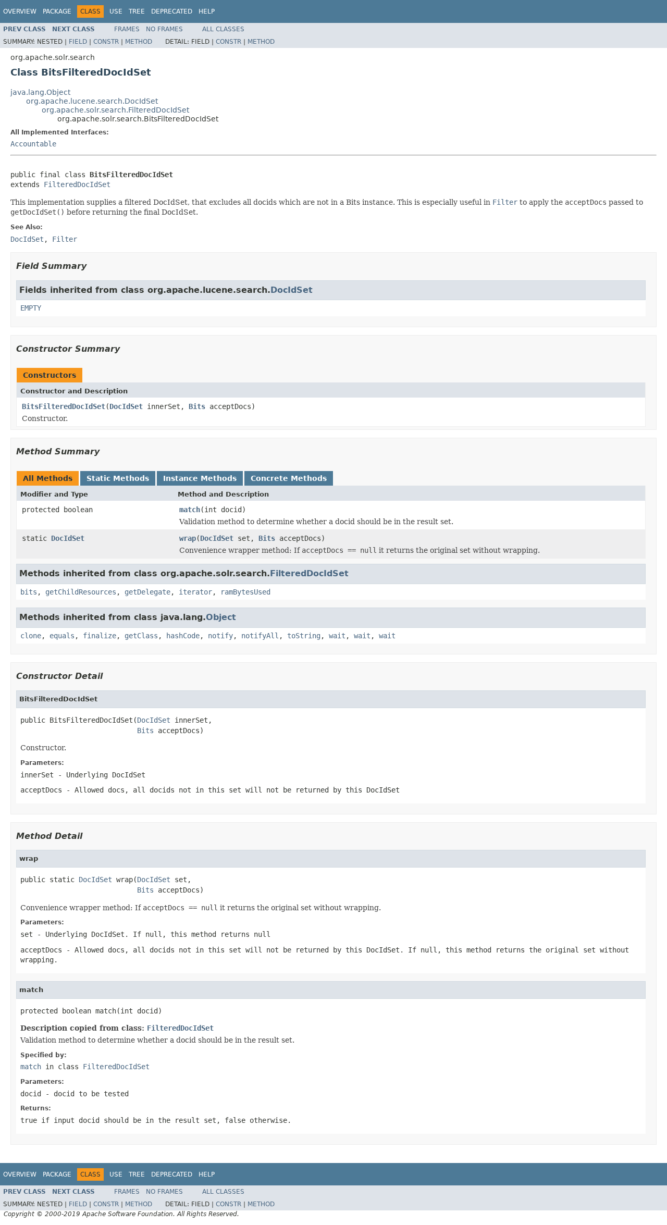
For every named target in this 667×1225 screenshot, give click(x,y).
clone (30, 636)
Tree (137, 11)
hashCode (183, 636)
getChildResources (80, 592)
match (189, 509)
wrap (187, 538)
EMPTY (30, 308)
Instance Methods (200, 478)
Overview (19, 11)
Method (138, 41)
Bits (197, 406)
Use (115, 11)
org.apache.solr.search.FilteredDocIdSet (115, 110)
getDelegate (147, 592)
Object (221, 617)
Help (207, 11)
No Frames (164, 29)
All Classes (223, 29)
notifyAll (260, 636)
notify (220, 636)
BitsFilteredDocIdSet (63, 406)
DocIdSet (291, 290)
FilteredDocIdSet (77, 184)
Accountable (33, 144)
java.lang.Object (40, 92)
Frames (127, 29)
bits (28, 592)
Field (78, 41)
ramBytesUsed (245, 592)
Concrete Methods (289, 478)
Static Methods (118, 478)
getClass (141, 636)
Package (57, 11)
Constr (106, 41)
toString (303, 636)
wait (337, 636)
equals (62, 636)
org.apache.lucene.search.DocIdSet (92, 101)
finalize (99, 636)
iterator (195, 592)
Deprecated (171, 11)
